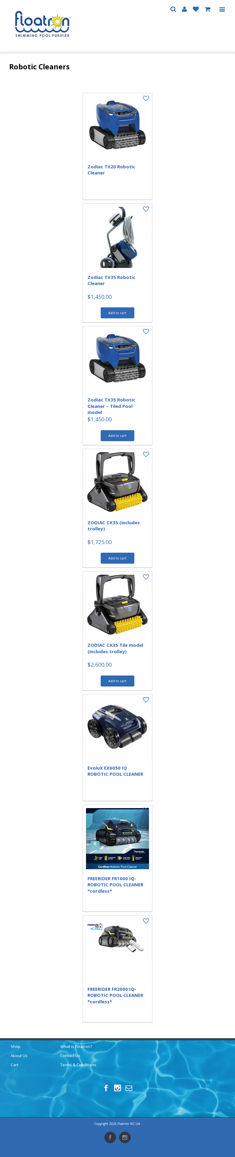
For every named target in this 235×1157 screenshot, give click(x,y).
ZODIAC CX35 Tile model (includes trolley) (115, 648)
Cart (14, 1064)
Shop (16, 1046)
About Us (19, 1055)
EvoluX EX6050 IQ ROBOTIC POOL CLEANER (115, 771)
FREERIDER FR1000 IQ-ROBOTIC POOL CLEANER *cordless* (115, 884)
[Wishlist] (196, 9)
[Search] (173, 9)
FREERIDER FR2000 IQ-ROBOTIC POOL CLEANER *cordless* (115, 995)
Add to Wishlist (143, 98)
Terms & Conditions (78, 1064)
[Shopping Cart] (208, 9)
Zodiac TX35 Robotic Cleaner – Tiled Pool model (111, 406)
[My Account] (184, 9)
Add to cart (117, 312)
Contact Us (70, 1055)
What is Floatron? (76, 1046)
